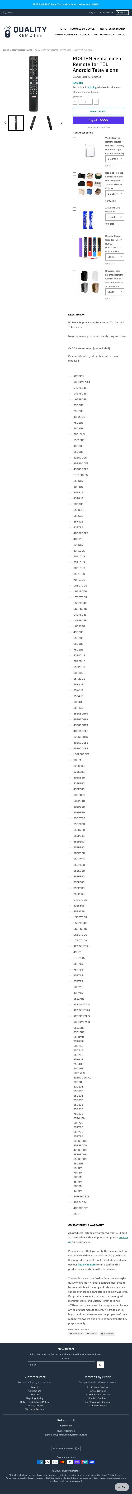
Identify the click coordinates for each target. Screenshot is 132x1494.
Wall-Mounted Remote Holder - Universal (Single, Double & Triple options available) (114, 145)
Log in (92, 12)
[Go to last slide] (5, 123)
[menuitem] (16, 123)
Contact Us (66, 1425)
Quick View (90, 161)
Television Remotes (22, 50)
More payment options (98, 127)
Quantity (77, 97)
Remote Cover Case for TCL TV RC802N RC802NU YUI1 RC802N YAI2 (113, 243)
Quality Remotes (71, 1470)
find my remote (87, 1264)
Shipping (91, 87)
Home (6, 50)
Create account (105, 12)
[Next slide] (61, 123)
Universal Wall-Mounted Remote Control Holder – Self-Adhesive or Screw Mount (114, 278)
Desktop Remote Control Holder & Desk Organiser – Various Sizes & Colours (114, 180)
